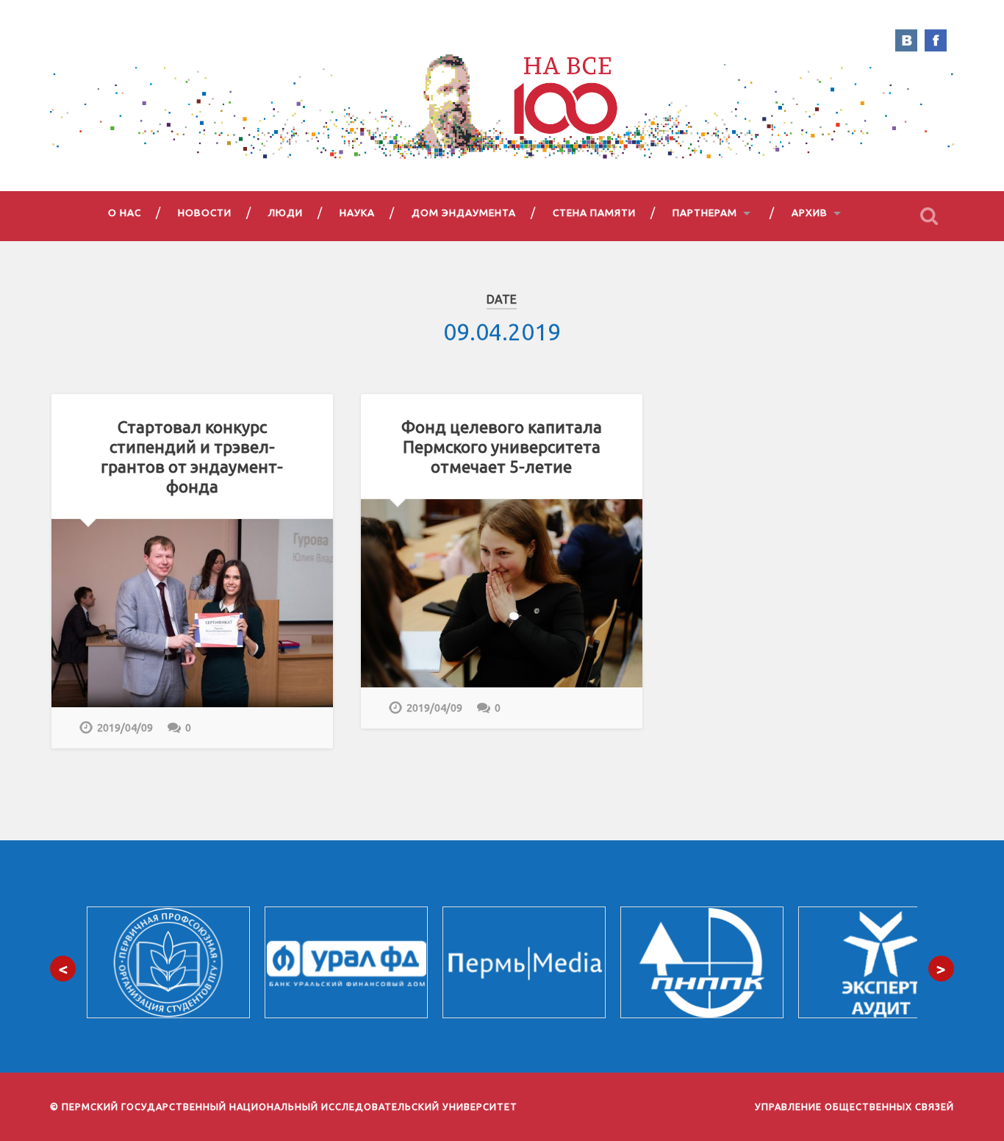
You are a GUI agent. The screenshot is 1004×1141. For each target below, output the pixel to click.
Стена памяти (594, 212)
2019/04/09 (125, 728)
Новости (205, 212)
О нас (124, 212)
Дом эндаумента (464, 212)
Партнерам (705, 212)
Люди (285, 212)
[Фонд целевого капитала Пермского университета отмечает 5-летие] (501, 593)
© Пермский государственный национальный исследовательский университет (283, 1106)
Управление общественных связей (854, 1106)
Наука (357, 212)
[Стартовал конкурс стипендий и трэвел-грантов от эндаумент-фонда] (192, 613)
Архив (810, 212)
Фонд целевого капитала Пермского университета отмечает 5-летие (501, 447)
